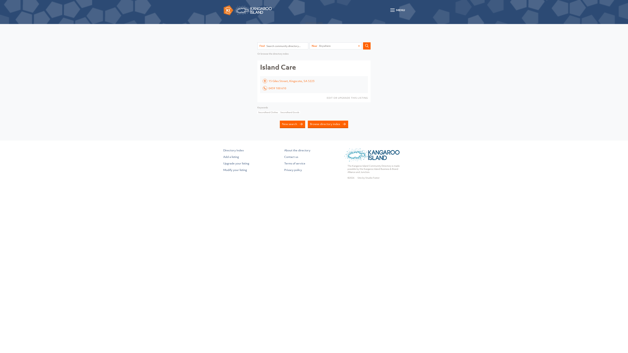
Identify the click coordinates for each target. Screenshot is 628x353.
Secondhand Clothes (268, 112)
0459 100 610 (277, 88)
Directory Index (233, 150)
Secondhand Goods (289, 112)
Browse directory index (325, 124)
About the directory (297, 150)
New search (289, 124)
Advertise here (314, 23)
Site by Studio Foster (369, 177)
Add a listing (231, 157)
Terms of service (294, 163)
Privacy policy (293, 170)
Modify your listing (235, 170)
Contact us (291, 157)
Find (262, 45)
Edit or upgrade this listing (347, 97)
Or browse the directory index (273, 53)
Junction (364, 172)
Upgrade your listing (236, 163)
